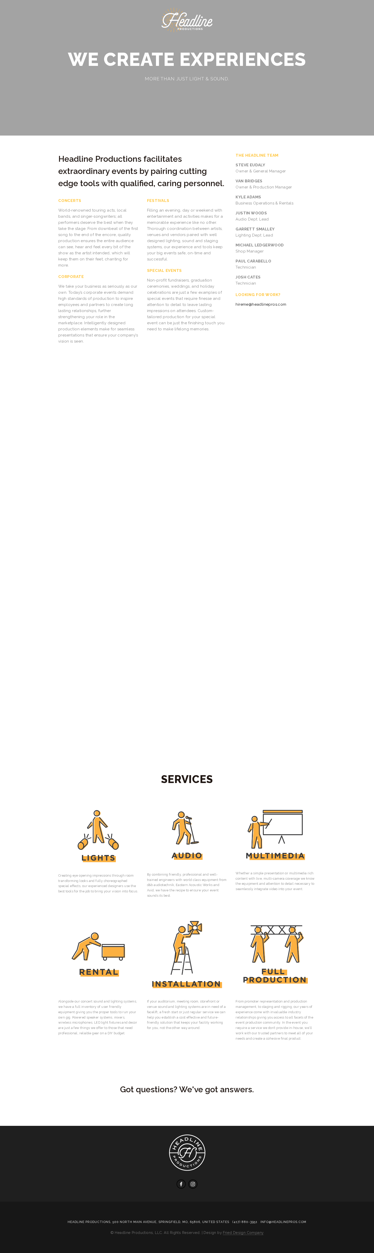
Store (261, 37)
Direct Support (134, 37)
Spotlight (175, 37)
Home (17, 37)
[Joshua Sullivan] (181, 1184)
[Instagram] (192, 1184)
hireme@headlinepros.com (261, 304)
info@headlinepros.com (283, 1222)
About (40, 37)
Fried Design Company (243, 1233)
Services (66, 37)
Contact (96, 37)
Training (207, 37)
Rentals (236, 37)
